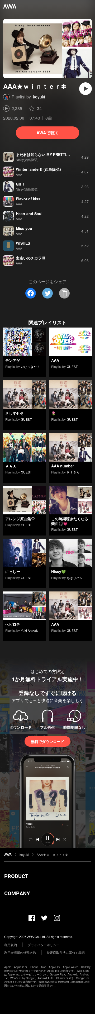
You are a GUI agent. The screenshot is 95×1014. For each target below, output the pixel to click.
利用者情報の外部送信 (20, 952)
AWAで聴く (47, 133)
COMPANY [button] (17, 893)
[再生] (85, 88)
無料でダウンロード (47, 741)
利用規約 (10, 944)
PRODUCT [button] (16, 876)
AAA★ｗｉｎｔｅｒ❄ (52, 854)
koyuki (39, 97)
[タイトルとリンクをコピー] (64, 293)
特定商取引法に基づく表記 (66, 952)
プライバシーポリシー (43, 944)
